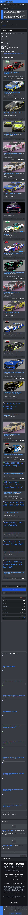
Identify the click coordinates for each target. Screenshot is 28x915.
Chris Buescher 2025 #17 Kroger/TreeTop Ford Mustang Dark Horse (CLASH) (12, 726)
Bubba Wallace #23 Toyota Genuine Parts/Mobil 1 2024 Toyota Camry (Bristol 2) (13, 758)
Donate (21, 874)
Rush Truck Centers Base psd (9, 666)
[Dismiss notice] (25, 11)
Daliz (4, 235)
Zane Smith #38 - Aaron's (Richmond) (12, 333)
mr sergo (5, 274)
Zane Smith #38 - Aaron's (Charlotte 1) (12, 253)
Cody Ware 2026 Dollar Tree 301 (11, 173)
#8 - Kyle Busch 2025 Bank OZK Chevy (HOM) (12, 680)
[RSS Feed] (17, 879)
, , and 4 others (13, 53)
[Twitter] (11, 879)
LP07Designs (4, 8)
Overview (4, 25)
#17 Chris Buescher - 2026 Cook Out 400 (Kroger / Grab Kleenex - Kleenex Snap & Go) (14, 371)
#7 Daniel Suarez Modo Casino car (11, 214)
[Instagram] (13, 879)
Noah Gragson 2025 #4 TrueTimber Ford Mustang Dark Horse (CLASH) (13, 742)
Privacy (16, 876)
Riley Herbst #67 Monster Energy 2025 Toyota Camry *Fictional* (12, 806)
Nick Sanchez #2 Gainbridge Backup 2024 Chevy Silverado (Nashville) (13, 774)
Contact (20, 876)
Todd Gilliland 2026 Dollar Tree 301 (12, 193)
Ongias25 (4, 845)
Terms (12, 876)
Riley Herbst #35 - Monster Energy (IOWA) (13, 552)
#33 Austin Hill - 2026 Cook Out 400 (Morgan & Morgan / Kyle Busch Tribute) (13, 393)
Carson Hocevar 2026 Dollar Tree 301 (12, 153)
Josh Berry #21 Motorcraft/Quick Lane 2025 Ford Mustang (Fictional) (13, 790)
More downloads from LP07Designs (10, 653)
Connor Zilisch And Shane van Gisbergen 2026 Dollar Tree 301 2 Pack (13, 133)
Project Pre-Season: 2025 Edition (10, 711)
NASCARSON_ (6, 474)
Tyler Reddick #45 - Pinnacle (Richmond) (13, 454)
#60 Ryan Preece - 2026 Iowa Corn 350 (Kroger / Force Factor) (13, 493)
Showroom (17, 874)
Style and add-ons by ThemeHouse (14, 897)
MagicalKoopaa (6, 95)
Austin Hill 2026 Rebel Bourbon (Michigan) (13, 473)
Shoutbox (8, 876)
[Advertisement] (14, 636)
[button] (1, 1)
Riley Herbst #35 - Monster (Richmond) (13, 352)
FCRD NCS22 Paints (13, 95)
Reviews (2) (10, 25)
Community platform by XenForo (13, 896)
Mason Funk (6, 515)
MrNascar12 (4, 830)
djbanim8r (5, 215)
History (16, 25)
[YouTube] (15, 879)
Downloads (11, 874)
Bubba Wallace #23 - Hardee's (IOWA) (12, 533)
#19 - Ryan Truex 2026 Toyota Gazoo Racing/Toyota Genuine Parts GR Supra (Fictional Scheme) (14, 696)
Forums (6, 874)
